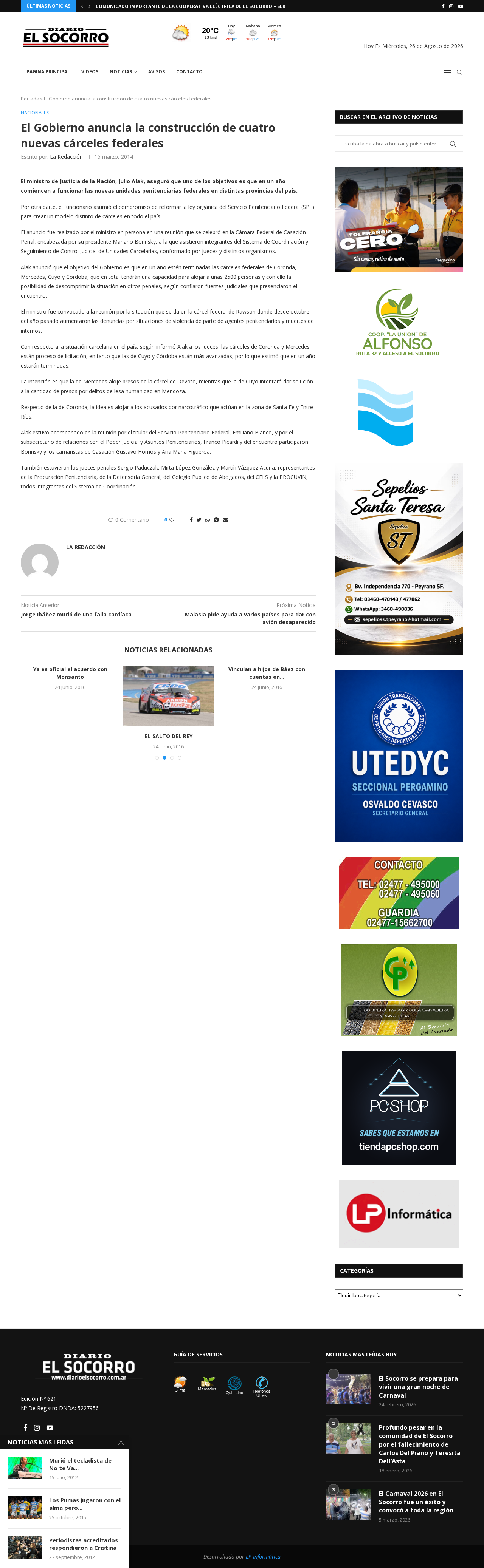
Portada (30, 98)
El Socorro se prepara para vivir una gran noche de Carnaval (418, 1387)
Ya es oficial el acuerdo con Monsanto (70, 673)
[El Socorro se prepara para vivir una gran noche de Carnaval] (348, 1389)
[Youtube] (460, 6)
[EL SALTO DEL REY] (168, 696)
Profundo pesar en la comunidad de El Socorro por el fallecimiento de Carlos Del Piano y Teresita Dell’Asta (420, 1444)
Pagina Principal (48, 71)
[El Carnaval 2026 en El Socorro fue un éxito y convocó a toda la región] (348, 1504)
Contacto (189, 71)
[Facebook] (443, 6)
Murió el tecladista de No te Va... (80, 1464)
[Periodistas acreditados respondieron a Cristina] (25, 1547)
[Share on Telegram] (216, 519)
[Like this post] (177, 519)
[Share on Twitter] (199, 519)
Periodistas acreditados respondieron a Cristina (83, 1543)
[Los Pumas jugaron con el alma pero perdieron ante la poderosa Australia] (25, 1507)
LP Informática (263, 1556)
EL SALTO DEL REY (168, 736)
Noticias (121, 71)
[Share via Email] (225, 519)
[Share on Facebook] (191, 519)
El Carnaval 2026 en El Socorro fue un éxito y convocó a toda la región (416, 1502)
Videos (89, 71)
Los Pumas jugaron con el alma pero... (85, 1503)
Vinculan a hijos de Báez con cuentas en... (266, 673)
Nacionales (35, 113)
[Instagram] (451, 6)
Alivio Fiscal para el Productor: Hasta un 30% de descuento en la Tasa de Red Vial (202, 6)
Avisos (156, 71)
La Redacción (66, 156)
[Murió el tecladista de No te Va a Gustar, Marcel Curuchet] (25, 1468)
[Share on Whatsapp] (207, 519)
